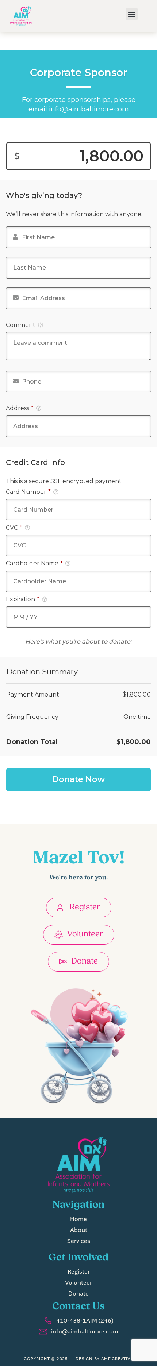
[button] (132, 14)
